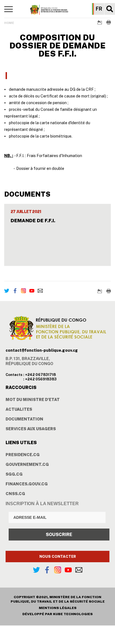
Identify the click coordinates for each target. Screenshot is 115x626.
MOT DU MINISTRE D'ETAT (33, 400)
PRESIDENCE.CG (23, 455)
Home (9, 23)
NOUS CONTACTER (57, 556)
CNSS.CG (15, 494)
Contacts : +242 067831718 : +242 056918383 (31, 377)
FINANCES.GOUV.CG (27, 484)
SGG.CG (14, 474)
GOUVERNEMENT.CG (27, 464)
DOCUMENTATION (24, 419)
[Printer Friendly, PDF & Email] (108, 22)
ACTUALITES (19, 409)
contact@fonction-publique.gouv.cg (42, 350)
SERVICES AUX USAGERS (31, 429)
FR (99, 8)
